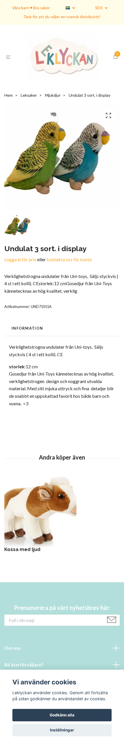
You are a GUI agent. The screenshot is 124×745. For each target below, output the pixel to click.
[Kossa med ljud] (62, 527)
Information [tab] (27, 345)
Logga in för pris (20, 276)
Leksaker (29, 111)
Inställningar (62, 730)
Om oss (12, 664)
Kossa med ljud (22, 566)
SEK (99, 7)
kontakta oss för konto (69, 276)
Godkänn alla (62, 715)
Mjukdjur (53, 111)
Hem (8, 111)
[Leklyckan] (63, 65)
